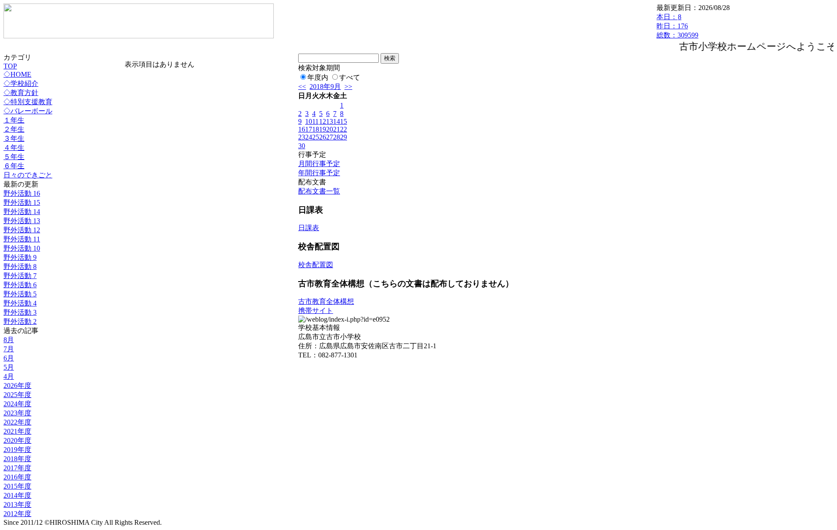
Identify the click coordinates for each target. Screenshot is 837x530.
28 (336, 137)
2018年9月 (325, 86)
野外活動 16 (21, 193)
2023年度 (17, 413)
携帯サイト (315, 310)
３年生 (13, 138)
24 (308, 137)
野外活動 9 (20, 257)
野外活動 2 (20, 321)
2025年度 (17, 394)
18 (315, 129)
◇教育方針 (20, 92)
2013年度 (17, 504)
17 (308, 129)
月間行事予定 (319, 163)
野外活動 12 (21, 230)
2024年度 (17, 404)
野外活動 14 (21, 211)
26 (322, 137)
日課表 (308, 227)
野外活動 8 (20, 266)
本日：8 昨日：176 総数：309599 (677, 26)
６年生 (13, 166)
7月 (8, 349)
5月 (8, 367)
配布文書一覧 (319, 191)
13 (329, 121)
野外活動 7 (20, 275)
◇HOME (17, 74)
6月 (8, 358)
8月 (8, 339)
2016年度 (17, 477)
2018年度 (17, 458)
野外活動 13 (21, 220)
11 (315, 121)
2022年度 (17, 422)
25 (315, 137)
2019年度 (17, 449)
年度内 (317, 77)
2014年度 (17, 495)
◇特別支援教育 (27, 101)
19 (322, 129)
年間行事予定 (319, 173)
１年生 (13, 120)
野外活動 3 (20, 312)
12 (322, 121)
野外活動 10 (21, 248)
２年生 (13, 129)
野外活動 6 (20, 285)
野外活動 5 (20, 294)
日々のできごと (27, 175)
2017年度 (17, 468)
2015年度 (17, 486)
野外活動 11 (21, 239)
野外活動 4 (20, 303)
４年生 (13, 147)
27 (329, 137)
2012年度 (17, 513)
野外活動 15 (21, 202)
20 (329, 129)
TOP (10, 66)
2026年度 (17, 385)
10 (308, 121)
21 (336, 129)
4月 (8, 376)
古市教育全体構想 (326, 301)
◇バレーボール (27, 111)
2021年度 (17, 431)
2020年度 (17, 440)
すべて (349, 77)
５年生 (13, 156)
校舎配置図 (315, 264)
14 (336, 121)
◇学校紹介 (20, 83)
